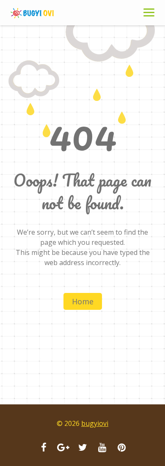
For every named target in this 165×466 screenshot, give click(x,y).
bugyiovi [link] (94, 423)
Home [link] (83, 301)
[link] (42, 12)
